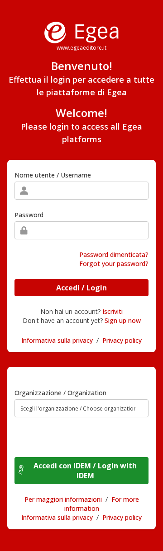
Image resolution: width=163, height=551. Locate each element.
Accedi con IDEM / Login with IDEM (85, 471)
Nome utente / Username (52, 175)
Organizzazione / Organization (60, 392)
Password (28, 214)
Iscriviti (112, 311)
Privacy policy (122, 340)
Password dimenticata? (114, 254)
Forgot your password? (114, 263)
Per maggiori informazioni (63, 499)
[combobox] (81, 408)
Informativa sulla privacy (57, 340)
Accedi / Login (81, 288)
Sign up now (123, 320)
